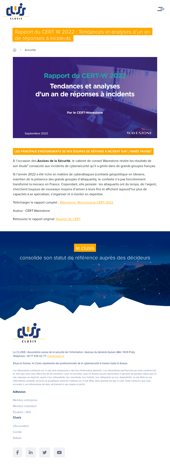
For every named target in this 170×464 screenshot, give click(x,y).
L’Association (21, 426)
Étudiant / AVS (22, 412)
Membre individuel (24, 406)
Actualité (30, 50)
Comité (17, 432)
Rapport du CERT (68, 219)
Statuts (17, 438)
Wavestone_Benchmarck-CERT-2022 (86, 202)
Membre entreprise (25, 400)
